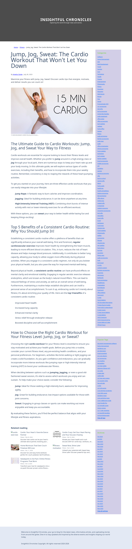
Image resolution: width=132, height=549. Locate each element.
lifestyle (99, 240)
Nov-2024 (100, 446)
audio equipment (102, 116)
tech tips (99, 250)
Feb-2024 (100, 486)
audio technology (102, 136)
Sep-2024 (100, 484)
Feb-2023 (100, 456)
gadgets (99, 126)
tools (98, 260)
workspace (100, 223)
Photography (101, 84)
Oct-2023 (100, 451)
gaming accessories (103, 173)
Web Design (100, 94)
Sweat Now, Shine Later (71, 445)
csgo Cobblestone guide (104, 401)
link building (100, 363)
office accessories (102, 121)
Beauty (99, 96)
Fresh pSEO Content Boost (105, 307)
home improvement (103, 346)
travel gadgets (101, 230)
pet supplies (100, 245)
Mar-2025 (100, 506)
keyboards (100, 278)
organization (101, 285)
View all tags (101, 418)
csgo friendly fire (102, 403)
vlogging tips (101, 228)
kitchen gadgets (102, 158)
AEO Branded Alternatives (104, 302)
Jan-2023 (100, 491)
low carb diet (101, 383)
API (98, 166)
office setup (100, 119)
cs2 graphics (101, 361)
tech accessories (102, 111)
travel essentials (102, 353)
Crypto (99, 297)
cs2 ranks (100, 371)
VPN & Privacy (101, 325)
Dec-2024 (100, 499)
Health (99, 77)
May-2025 (100, 508)
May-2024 (100, 476)
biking (99, 183)
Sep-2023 (100, 441)
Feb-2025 (100, 501)
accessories (100, 238)
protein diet (100, 373)
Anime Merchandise (103, 114)
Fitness (22, 47)
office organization (102, 146)
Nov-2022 (100, 496)
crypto (99, 386)
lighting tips (100, 201)
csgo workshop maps (103, 398)
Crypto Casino (101, 310)
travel (99, 221)
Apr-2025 (100, 504)
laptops (99, 131)
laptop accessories (102, 193)
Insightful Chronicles (66, 19)
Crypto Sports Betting (103, 312)
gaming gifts (101, 181)
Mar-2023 (100, 474)
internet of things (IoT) (103, 368)
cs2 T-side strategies (103, 410)
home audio (100, 186)
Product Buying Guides (103, 305)
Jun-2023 (100, 449)
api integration (101, 351)
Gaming (99, 69)
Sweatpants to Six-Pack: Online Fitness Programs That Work (35, 460)
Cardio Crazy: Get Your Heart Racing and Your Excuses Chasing (76, 433)
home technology (102, 280)
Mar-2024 (100, 444)
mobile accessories (102, 163)
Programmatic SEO (102, 104)
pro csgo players (102, 356)
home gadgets (101, 151)
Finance (99, 79)
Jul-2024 (99, 439)
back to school (101, 178)
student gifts (101, 203)
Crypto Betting (101, 315)
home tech (100, 295)
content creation (102, 268)
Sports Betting (101, 300)
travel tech (100, 290)
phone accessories (102, 149)
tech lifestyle (101, 288)
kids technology (101, 196)
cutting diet (100, 376)
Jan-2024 (100, 466)
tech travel (100, 263)
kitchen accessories (103, 139)
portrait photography (103, 415)
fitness (99, 134)
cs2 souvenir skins (102, 381)
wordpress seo (101, 348)
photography (101, 233)
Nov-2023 (100, 481)
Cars (98, 72)
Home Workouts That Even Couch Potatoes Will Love (33, 446)
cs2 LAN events (101, 388)
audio (99, 144)
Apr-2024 (100, 479)
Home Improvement (103, 59)
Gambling (100, 168)
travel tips (100, 273)
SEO (98, 62)
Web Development (102, 64)
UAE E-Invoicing (102, 317)
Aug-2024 (100, 471)
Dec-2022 (100, 464)
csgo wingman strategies (104, 391)
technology (100, 154)
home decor (100, 248)
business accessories (103, 270)
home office (100, 129)
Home (16, 47)
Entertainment (101, 82)
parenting (100, 253)
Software (100, 57)
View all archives (102, 511)
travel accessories (102, 161)
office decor (100, 198)
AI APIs (99, 265)
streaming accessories (103, 211)
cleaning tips (101, 243)
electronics (100, 275)
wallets (99, 235)
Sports (99, 101)
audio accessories (102, 258)
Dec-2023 (100, 494)
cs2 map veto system (103, 378)
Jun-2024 (100, 489)
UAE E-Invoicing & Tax (103, 320)
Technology (100, 74)
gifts (98, 176)
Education (100, 91)
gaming (99, 171)
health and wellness (103, 191)
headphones (101, 283)
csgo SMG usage (102, 393)
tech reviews (101, 156)
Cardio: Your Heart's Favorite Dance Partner (34, 433)
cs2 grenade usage (102, 405)
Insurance (100, 89)
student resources (102, 208)
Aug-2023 (100, 469)
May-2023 (100, 461)
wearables (100, 216)
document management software (107, 343)
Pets (98, 99)
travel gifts (100, 218)
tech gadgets (101, 124)
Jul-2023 (99, 459)
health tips (100, 188)
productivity (100, 206)
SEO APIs (100, 109)
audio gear (100, 141)
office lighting (101, 293)
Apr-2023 (100, 454)
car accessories (101, 106)
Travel (99, 67)
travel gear (100, 226)
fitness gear (100, 255)
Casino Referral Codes (103, 322)
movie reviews (101, 408)
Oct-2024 (100, 437)
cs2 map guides (101, 366)
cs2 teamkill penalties (103, 413)
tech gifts (100, 213)
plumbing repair (102, 396)
